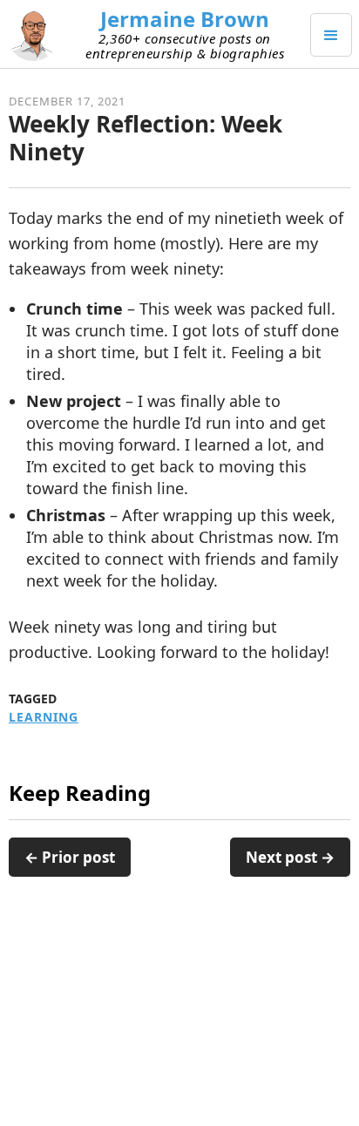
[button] (331, 35)
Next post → (290, 857)
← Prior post (69, 857)
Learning (43, 717)
